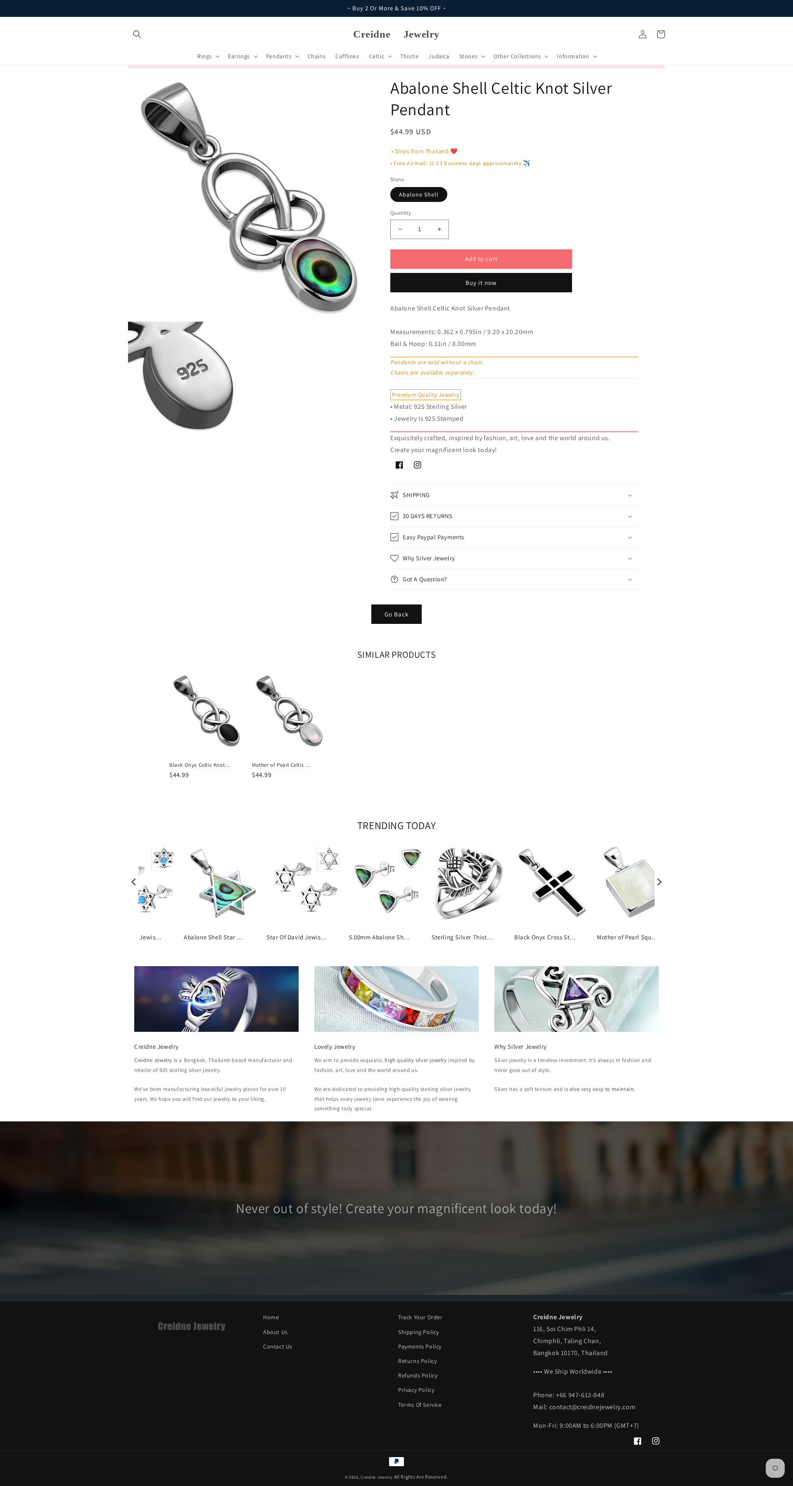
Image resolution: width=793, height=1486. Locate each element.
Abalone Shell (419, 194)
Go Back (396, 614)
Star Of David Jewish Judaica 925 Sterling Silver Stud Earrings (297, 937)
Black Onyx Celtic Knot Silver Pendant (200, 765)
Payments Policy (420, 1346)
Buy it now (481, 283)
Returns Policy (417, 1361)
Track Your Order (420, 1317)
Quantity (400, 212)
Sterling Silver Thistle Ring (463, 937)
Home (271, 1317)
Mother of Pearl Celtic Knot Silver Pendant (283, 765)
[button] (137, 34)
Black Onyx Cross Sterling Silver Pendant (545, 937)
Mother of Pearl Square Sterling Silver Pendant (628, 937)
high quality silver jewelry (415, 1060)
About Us (275, 1332)
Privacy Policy (416, 1390)
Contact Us (277, 1346)
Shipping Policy (418, 1332)
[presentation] (134, 881)
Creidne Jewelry (153, 1060)
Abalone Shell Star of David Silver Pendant (215, 937)
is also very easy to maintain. (599, 1089)
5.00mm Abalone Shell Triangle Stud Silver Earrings (380, 937)
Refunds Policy (417, 1375)
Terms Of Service (420, 1404)
